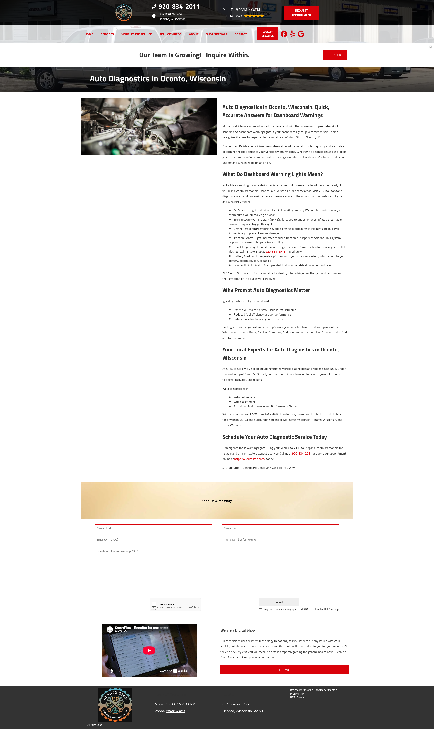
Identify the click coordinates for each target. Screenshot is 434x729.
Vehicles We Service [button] (136, 34)
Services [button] (107, 34)
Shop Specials (216, 34)
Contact (241, 34)
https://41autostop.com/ (249, 459)
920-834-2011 (275, 251)
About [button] (193, 34)
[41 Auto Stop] (123, 12)
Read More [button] (285, 669)
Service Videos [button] (170, 34)
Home (89, 34)
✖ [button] (430, 47)
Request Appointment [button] (301, 13)
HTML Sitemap (297, 697)
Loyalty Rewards (267, 33)
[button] (284, 33)
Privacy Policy (297, 694)
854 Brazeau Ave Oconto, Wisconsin (172, 16)
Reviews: (233, 16)
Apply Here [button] (335, 54)
